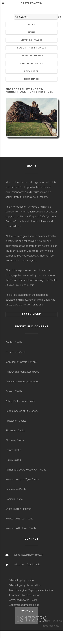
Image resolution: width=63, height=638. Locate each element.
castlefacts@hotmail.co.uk (28, 554)
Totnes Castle (13, 450)
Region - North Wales (31, 48)
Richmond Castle (15, 430)
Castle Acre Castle (16, 489)
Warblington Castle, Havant (21, 362)
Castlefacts (31, 3)
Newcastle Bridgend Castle (21, 528)
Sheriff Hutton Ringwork (19, 508)
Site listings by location (22, 580)
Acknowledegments (20, 604)
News (33, 600)
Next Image (31, 79)
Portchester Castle (16, 352)
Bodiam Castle (14, 342)
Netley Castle (13, 459)
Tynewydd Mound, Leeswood (22, 371)
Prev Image (31, 71)
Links (36, 604)
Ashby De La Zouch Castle (21, 401)
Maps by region (18, 590)
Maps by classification (40, 590)
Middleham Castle (16, 420)
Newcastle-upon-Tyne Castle (22, 479)
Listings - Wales (31, 40)
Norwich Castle (14, 499)
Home (31, 24)
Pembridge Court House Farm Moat (26, 469)
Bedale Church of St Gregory (22, 410)
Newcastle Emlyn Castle (19, 518)
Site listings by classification (25, 585)
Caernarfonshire (31, 55)
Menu (31, 32)
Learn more (31, 314)
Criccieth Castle (31, 63)
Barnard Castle (14, 391)
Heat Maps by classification (24, 595)
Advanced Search (19, 600)
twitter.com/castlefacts (26, 564)
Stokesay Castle (15, 440)
